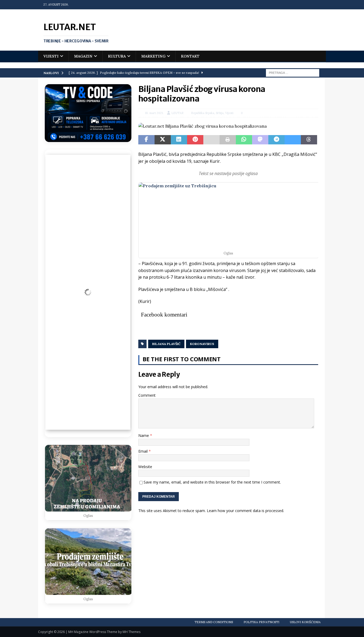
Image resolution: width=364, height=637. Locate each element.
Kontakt (190, 56)
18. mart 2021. (154, 113)
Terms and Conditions (214, 622)
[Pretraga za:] (292, 72)
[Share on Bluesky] (293, 140)
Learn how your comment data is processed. (245, 510)
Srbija (220, 113)
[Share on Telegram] (276, 140)
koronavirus (202, 344)
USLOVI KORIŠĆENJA (305, 622)
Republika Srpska (202, 113)
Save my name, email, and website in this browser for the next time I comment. (212, 482)
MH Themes (131, 632)
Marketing (153, 56)
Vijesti (51, 56)
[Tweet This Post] (163, 140)
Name (144, 435)
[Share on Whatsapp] (244, 140)
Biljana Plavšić (166, 344)
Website (145, 466)
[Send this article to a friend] (211, 140)
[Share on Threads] (309, 140)
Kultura (117, 56)
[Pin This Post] (195, 140)
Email (143, 451)
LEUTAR (177, 113)
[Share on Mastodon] (260, 140)
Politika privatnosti (261, 622)
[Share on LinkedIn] (179, 140)
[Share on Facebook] (146, 140)
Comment (147, 395)
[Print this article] (228, 140)
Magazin (83, 56)
